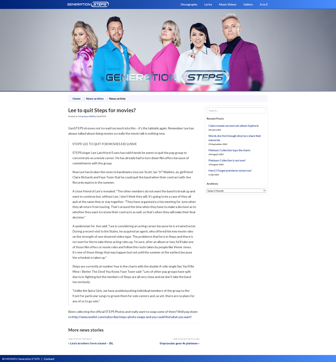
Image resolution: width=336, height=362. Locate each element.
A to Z (264, 4)
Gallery (248, 4)
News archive (95, 98)
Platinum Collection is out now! (227, 160)
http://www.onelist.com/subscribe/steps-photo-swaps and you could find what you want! (132, 317)
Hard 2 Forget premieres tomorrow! (230, 170)
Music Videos (227, 4)
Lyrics (208, 4)
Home (76, 98)
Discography (189, 4)
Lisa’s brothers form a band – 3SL (91, 343)
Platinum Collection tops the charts (229, 150)
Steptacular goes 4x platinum (179, 343)
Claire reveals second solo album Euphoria (233, 125)
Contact (49, 358)
